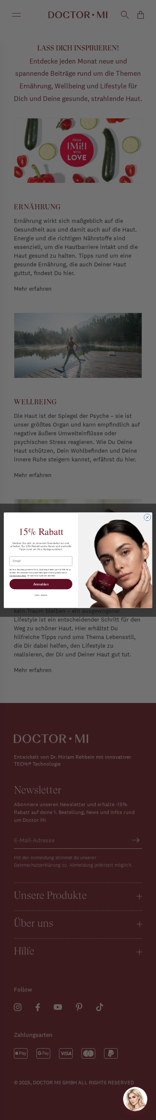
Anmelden (41, 584)
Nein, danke (41, 594)
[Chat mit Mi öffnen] (135, 1099)
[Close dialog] (147, 517)
